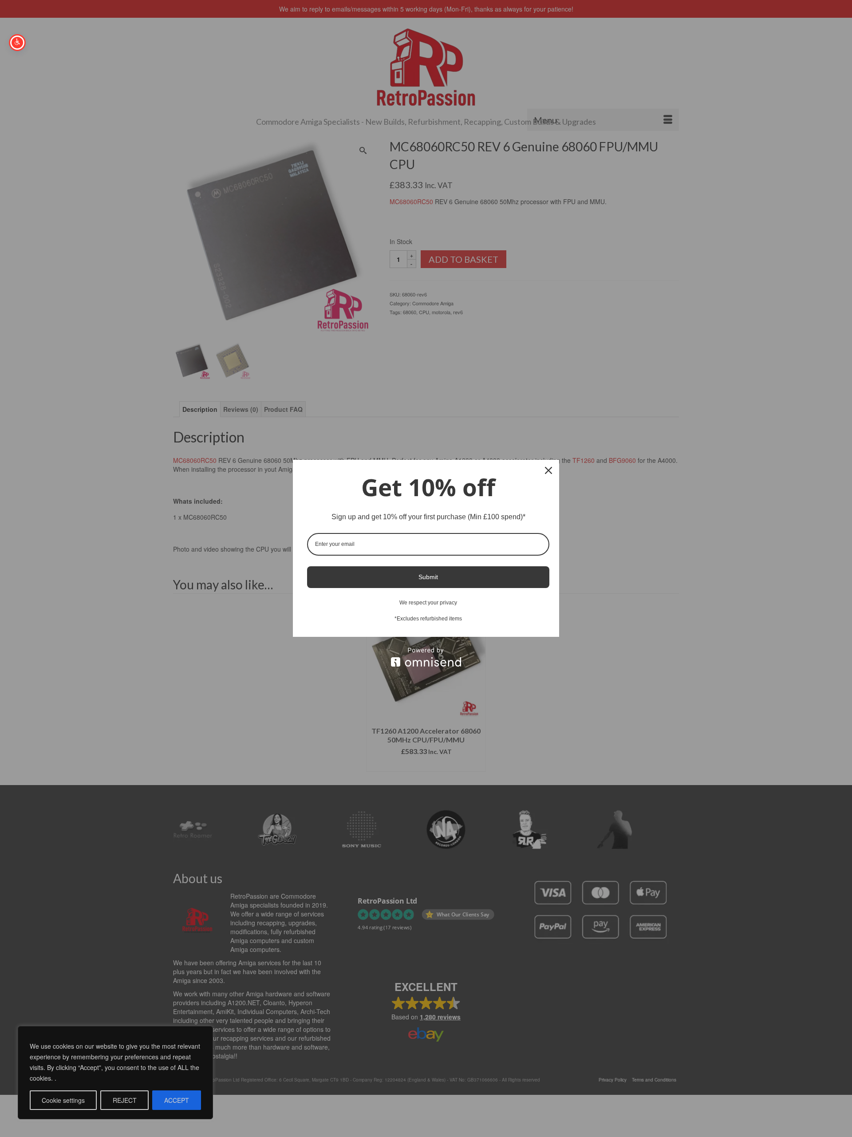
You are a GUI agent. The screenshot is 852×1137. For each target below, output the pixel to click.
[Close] (548, 470)
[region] (115, 1072)
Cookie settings (63, 1100)
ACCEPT (176, 1100)
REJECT (125, 1100)
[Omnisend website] (426, 657)
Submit (428, 576)
